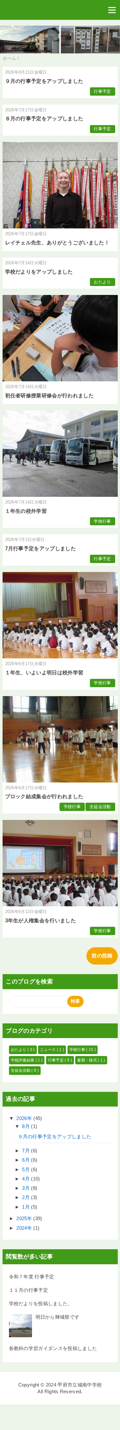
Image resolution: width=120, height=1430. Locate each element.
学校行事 (102, 521)
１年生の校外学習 (26, 511)
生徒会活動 (100, 806)
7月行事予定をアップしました (40, 548)
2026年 (24, 1118)
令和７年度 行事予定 (31, 1276)
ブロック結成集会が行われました (44, 796)
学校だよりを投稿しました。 (41, 1303)
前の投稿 (102, 955)
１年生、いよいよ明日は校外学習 (44, 672)
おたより (102, 282)
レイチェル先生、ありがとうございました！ (57, 242)
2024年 (24, 1228)
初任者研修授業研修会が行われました (49, 395)
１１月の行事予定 (28, 1290)
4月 (26, 1178)
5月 (26, 1169)
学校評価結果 (23, 1060)
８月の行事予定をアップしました (44, 118)
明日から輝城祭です (58, 1317)
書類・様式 (87, 1060)
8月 (26, 1126)
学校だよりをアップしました (39, 271)
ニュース (48, 1049)
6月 (26, 1160)
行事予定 (102, 91)
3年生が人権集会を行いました (40, 920)
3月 (26, 1188)
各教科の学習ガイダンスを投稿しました (53, 1348)
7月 (26, 1150)
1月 (26, 1207)
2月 (26, 1197)
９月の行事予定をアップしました (44, 81)
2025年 (24, 1218)
